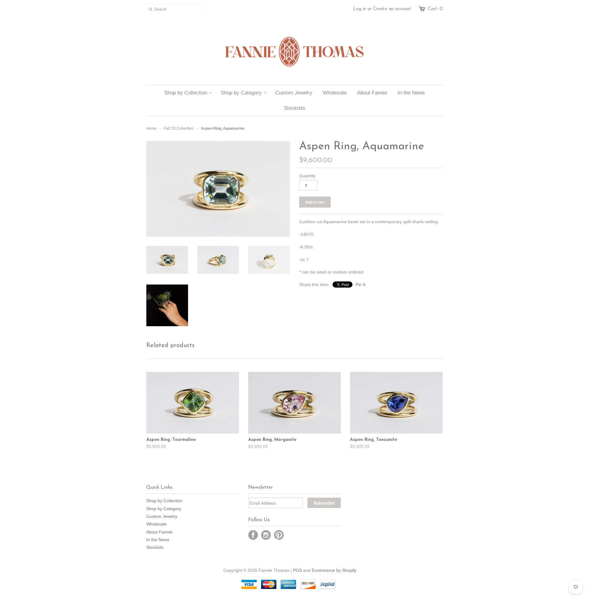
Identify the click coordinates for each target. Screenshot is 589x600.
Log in (359, 9)
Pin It (360, 284)
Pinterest (279, 535)
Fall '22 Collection (179, 128)
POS (297, 570)
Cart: (435, 9)
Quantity (307, 175)
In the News (157, 539)
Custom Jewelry (161, 516)
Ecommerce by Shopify (334, 570)
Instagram (266, 535)
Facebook (253, 535)
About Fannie (159, 531)
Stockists (155, 547)
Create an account (392, 9)
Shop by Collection (164, 500)
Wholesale (156, 524)
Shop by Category (163, 508)
